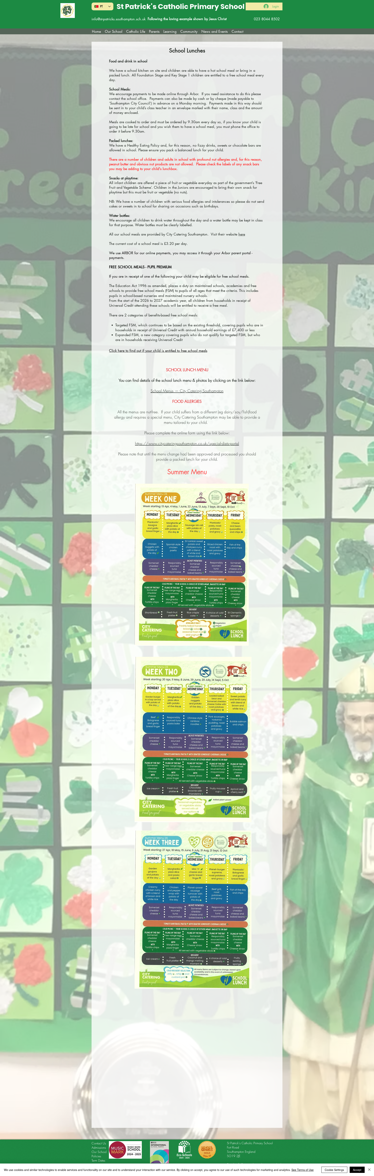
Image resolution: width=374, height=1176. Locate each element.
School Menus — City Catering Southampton (187, 390)
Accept (357, 1170)
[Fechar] (369, 1170)
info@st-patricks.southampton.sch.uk (119, 19)
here (241, 234)
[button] (135, 31)
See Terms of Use (302, 1170)
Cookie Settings (334, 1170)
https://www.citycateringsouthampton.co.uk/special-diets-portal (187, 443)
